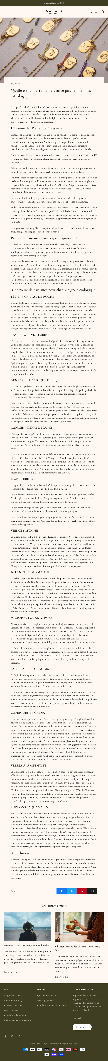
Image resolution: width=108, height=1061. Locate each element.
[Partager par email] (92, 891)
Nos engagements (46, 1000)
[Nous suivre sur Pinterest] (19, 1036)
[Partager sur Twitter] (72, 891)
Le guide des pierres (13, 995)
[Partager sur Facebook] (62, 891)
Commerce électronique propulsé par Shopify (63, 1044)
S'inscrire (82, 1027)
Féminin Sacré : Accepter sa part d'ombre (27, 945)
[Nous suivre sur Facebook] (5, 1036)
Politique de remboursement (17, 1020)
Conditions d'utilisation (15, 1015)
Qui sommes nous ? (46, 995)
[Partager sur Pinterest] (82, 891)
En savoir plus (11, 971)
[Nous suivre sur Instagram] (12, 1036)
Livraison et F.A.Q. (13, 1000)
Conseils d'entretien (13, 1005)
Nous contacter (11, 1010)
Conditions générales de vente (51, 1005)
